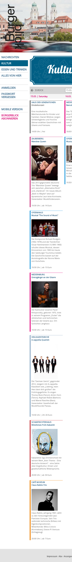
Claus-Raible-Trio (39, 485)
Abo (60, 556)
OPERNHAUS (37, 212)
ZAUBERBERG (37, 138)
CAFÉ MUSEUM (38, 482)
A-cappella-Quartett (40, 339)
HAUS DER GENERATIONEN (43, 102)
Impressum (52, 556)
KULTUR (6, 63)
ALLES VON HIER (11, 75)
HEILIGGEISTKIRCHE (40, 337)
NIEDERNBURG (38, 274)
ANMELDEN (8, 87)
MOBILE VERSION (12, 109)
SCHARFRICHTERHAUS (41, 422)
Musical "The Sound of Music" (44, 215)
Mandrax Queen (38, 141)
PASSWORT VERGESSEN (8, 95)
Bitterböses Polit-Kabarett (43, 425)
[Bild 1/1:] (44, 162)
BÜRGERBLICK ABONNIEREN (10, 117)
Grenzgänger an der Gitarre (43, 277)
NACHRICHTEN (10, 57)
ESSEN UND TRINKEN (14, 69)
